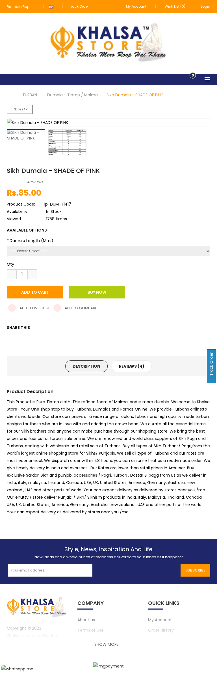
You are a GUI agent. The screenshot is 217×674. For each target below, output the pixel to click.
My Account (160, 620)
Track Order (79, 6)
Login (205, 6)
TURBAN (29, 95)
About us (86, 620)
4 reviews (35, 182)
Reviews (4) (131, 366)
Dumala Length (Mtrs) (31, 240)
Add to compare (80, 308)
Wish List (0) (174, 6)
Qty (10, 264)
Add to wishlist (34, 308)
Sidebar (21, 109)
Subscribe (195, 570)
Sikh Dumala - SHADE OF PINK (135, 95)
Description (86, 366)
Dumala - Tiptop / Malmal (73, 95)
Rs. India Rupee (21, 6)
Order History (161, 630)
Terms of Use (90, 630)
